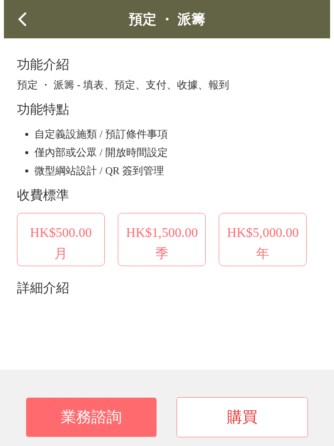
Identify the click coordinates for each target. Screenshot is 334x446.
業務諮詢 (91, 417)
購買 (242, 417)
